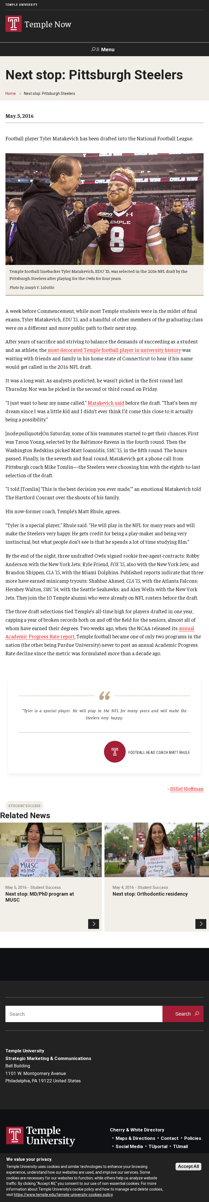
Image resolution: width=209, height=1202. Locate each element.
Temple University (21, 5)
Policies (192, 1138)
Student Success (24, 805)
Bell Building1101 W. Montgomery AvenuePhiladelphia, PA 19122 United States (43, 1073)
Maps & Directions (135, 1138)
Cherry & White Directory (137, 1129)
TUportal (158, 1146)
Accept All (188, 1166)
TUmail (180, 1146)
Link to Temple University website (40, 1136)
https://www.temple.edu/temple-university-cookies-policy (63, 1194)
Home (10, 93)
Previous (5, 871)
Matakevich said (106, 402)
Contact (170, 1138)
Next (204, 871)
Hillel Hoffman (187, 788)
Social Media (129, 1146)
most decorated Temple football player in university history (114, 349)
